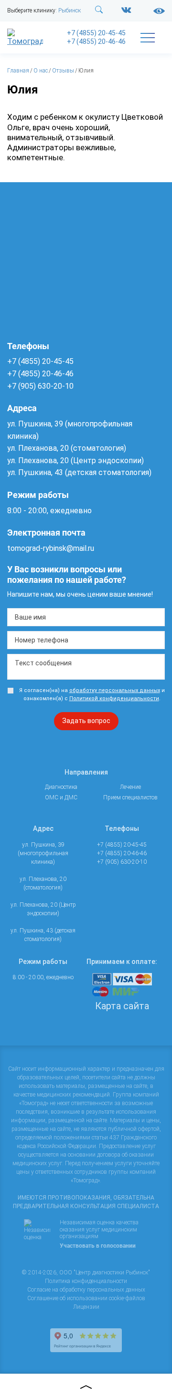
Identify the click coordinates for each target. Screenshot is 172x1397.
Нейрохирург (62, 471)
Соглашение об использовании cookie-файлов (86, 1298)
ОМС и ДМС (45, 856)
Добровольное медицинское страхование (63, 912)
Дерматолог (60, 419)
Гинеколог (58, 406)
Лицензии (86, 1307)
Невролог (57, 458)
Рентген (55, 162)
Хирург (54, 614)
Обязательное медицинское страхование (63, 882)
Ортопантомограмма (72, 273)
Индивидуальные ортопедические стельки (68, 802)
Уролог (54, 601)
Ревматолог (60, 522)
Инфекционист (64, 432)
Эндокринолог (64, 626)
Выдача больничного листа (62, 962)
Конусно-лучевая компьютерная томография (67, 253)
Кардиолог (59, 445)
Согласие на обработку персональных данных (86, 1289)
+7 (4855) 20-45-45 (96, 33)
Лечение (40, 642)
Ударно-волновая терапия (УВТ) (64, 737)
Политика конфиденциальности (86, 1281)
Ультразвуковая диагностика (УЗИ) (67, 182)
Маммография (65, 304)
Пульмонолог (63, 510)
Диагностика (48, 86)
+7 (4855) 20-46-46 (96, 41)
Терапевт (56, 587)
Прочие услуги (50, 937)
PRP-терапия (61, 711)
